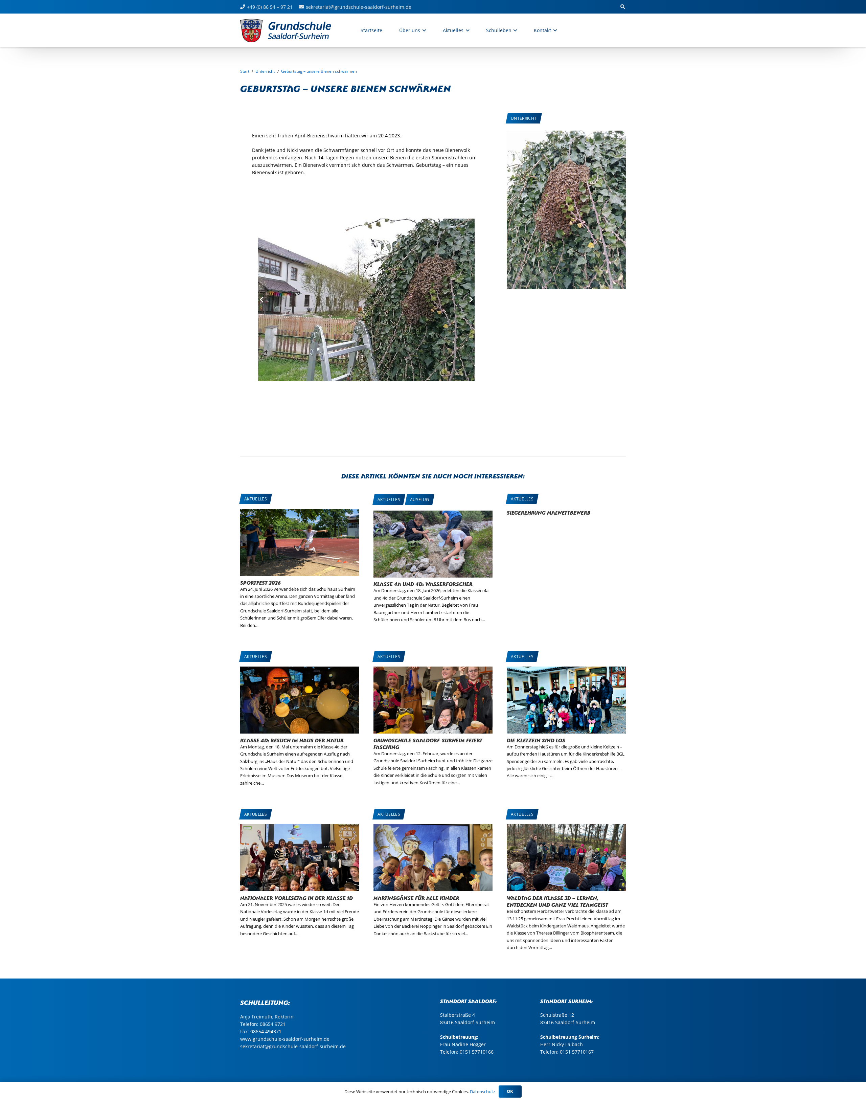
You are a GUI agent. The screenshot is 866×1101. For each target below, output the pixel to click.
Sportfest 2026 (260, 582)
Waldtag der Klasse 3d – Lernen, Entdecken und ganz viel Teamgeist (557, 901)
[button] (423, 30)
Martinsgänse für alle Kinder (416, 897)
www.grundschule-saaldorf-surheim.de (284, 1039)
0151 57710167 (577, 1052)
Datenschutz (482, 1091)
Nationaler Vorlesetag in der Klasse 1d (296, 897)
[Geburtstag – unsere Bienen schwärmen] (566, 134)
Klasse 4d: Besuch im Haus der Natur (292, 739)
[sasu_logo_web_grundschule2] (293, 30)
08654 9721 (273, 1024)
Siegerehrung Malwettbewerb (549, 512)
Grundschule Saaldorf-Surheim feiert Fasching (427, 743)
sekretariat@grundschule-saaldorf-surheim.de (293, 1046)
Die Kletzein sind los (536, 739)
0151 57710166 (477, 1052)
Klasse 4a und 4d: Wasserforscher (423, 583)
